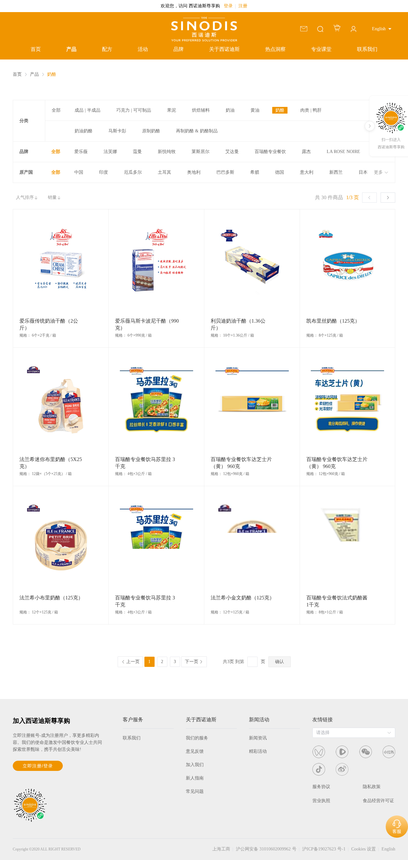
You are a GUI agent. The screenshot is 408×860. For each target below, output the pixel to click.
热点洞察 (275, 49)
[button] (381, 29)
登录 (228, 5)
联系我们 (367, 49)
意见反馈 (195, 751)
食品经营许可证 (378, 800)
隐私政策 (372, 786)
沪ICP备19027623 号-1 (324, 849)
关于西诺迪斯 (224, 49)
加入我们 (195, 764)
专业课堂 (321, 49)
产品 (71, 49)
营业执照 (321, 800)
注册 (242, 5)
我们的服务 (197, 738)
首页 (36, 49)
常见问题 (195, 791)
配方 (107, 49)
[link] (17, 74)
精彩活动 (258, 751)
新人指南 (195, 778)
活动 (143, 49)
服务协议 (321, 786)
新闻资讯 (258, 738)
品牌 (178, 49)
